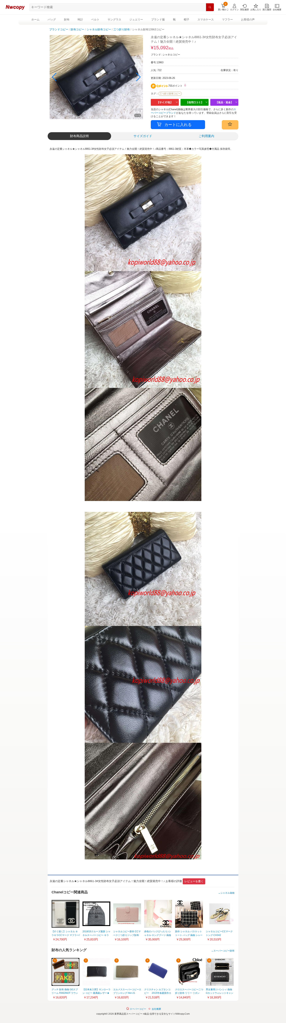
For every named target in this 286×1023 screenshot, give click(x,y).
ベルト (95, 19)
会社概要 (156, 1009)
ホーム (35, 19)
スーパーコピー (137, 1009)
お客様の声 (248, 19)
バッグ (52, 19)
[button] (138, 77)
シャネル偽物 (227, 893)
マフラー (227, 19)
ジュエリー (136, 19)
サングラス (114, 19)
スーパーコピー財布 (223, 950)
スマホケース (205, 19)
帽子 (186, 19)
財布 (66, 19)
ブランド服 (158, 19)
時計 (80, 19)
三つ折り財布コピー (170, 93)
